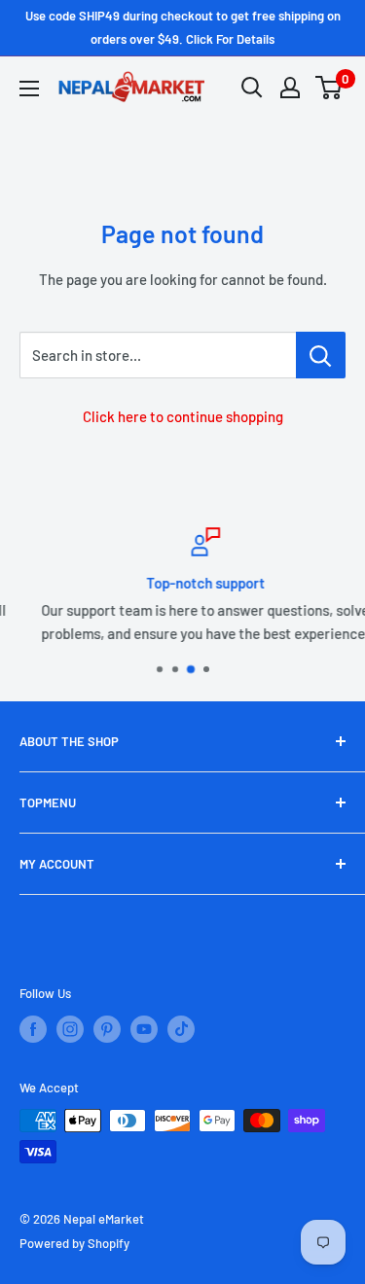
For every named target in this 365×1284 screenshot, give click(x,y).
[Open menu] (29, 88)
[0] (329, 87)
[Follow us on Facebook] (33, 1029)
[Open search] (252, 87)
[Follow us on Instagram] (70, 1029)
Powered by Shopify (74, 1243)
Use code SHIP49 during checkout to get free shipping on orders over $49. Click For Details (183, 27)
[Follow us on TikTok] (181, 1029)
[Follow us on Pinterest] (107, 1029)
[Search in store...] (321, 355)
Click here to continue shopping (183, 416)
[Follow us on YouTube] (144, 1029)
